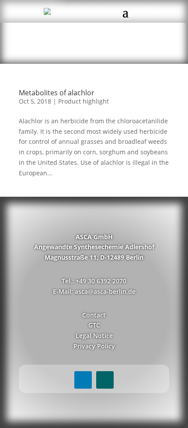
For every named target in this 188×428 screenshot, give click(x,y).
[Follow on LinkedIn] (83, 380)
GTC (94, 325)
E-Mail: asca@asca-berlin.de (94, 291)
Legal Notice (94, 335)
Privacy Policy (94, 346)
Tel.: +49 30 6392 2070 (94, 281)
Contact (94, 315)
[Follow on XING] (105, 380)
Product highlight (83, 101)
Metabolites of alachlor (56, 92)
